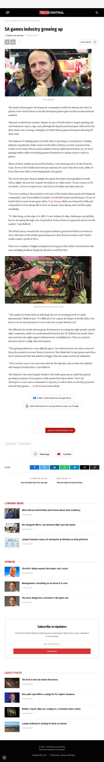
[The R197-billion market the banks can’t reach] (12, 572)
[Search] (96, 12)
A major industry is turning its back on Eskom (44, 723)
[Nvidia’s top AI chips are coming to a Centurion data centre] (12, 712)
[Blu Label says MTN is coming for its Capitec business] (12, 697)
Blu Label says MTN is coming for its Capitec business (48, 694)
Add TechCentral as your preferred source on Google (54, 406)
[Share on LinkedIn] (13, 42)
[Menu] (7, 12)
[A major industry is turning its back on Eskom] (12, 727)
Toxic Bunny (54, 201)
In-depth (13, 21)
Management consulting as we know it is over (45, 583)
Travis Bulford (24, 444)
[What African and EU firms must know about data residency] (12, 513)
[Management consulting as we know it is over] (12, 586)
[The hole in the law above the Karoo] (12, 683)
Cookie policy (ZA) (39, 755)
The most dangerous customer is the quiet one (45, 597)
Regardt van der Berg (15, 35)
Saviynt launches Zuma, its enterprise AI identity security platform (55, 539)
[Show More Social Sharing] (19, 42)
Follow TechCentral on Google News (54, 398)
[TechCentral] (52, 12)
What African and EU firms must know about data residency (51, 510)
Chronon (61, 749)
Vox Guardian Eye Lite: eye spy (34, 482)
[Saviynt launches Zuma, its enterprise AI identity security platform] (12, 543)
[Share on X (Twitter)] (7, 42)
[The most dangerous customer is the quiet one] (12, 601)
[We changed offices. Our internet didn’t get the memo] (12, 528)
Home (7, 21)
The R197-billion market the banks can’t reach (45, 568)
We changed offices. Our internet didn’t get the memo (48, 524)
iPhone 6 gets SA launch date (69, 482)
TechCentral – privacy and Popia (62, 755)
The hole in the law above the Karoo (40, 679)
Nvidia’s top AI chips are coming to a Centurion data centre (51, 708)
